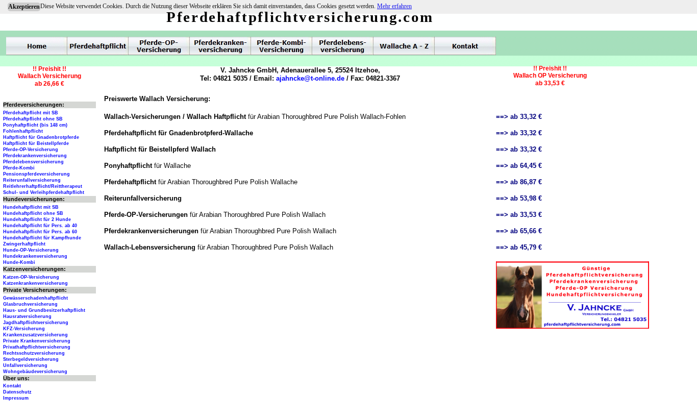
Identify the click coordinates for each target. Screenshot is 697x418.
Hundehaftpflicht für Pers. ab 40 (40, 225)
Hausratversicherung (27, 316)
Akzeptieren (24, 6)
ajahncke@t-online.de (310, 78)
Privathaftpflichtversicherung (36, 347)
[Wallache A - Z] (404, 46)
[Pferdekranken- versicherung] (220, 46)
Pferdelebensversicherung (33, 161)
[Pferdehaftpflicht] (98, 46)
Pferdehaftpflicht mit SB (30, 112)
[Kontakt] (465, 46)
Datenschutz (17, 392)
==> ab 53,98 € (519, 198)
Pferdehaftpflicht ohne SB (33, 118)
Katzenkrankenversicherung (35, 283)
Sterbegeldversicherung (31, 359)
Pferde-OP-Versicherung (30, 149)
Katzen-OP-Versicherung (31, 277)
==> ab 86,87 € (519, 182)
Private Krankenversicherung (36, 340)
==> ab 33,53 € (519, 214)
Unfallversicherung (25, 365)
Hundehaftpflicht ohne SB (33, 213)
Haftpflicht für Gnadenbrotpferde (41, 137)
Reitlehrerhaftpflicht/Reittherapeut (42, 186)
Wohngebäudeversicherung (35, 371)
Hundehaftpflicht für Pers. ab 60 (40, 231)
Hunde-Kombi (19, 262)
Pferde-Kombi (19, 167)
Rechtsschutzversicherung (34, 353)
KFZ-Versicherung (24, 328)
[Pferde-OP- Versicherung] (159, 46)
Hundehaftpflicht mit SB (31, 207)
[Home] (36, 46)
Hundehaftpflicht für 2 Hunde (37, 219)
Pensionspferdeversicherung (36, 174)
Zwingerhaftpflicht (24, 244)
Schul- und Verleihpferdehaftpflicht (43, 192)
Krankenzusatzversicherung (35, 334)
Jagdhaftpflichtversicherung (35, 322)
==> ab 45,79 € (519, 247)
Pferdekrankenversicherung (35, 155)
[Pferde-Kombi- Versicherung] (281, 46)
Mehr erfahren (394, 6)
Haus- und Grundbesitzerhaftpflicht (44, 310)
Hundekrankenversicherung (35, 256)
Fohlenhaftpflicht (23, 131)
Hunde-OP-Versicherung (31, 250)
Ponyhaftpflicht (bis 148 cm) (35, 125)
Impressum (16, 398)
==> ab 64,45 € (519, 165)
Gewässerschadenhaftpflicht (35, 298)
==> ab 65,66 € (519, 231)
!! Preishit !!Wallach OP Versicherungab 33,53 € (550, 76)
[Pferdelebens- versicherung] (343, 46)
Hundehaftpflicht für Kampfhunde (42, 237)
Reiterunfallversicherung (32, 180)
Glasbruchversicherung (30, 304)
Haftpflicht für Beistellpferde (36, 143)
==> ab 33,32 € (519, 116)
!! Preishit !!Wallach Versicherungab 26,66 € (49, 76)
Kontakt (12, 385)
